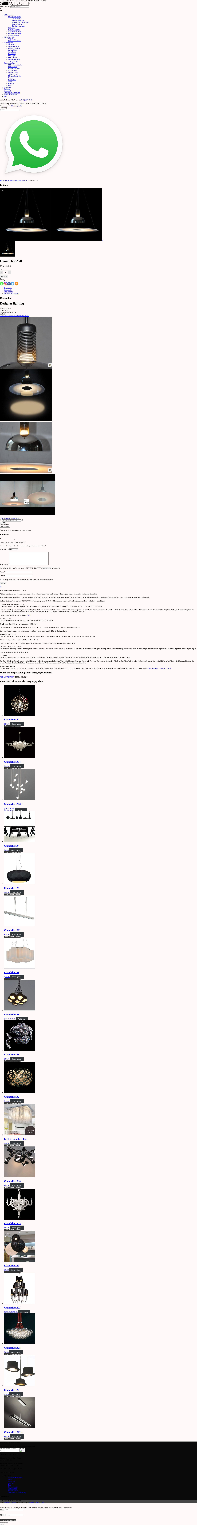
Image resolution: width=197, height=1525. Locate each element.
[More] (16, 283)
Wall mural (11, 28)
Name (2, 572)
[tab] (100, 288)
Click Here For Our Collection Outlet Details (14, 316)
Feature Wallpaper (18, 24)
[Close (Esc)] (1, 1522)
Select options (16, 724)
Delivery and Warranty (11, 293)
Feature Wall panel (14, 68)
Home (2, 180)
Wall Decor (12, 39)
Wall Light (11, 56)
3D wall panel (12, 70)
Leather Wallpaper (18, 20)
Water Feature (12, 67)
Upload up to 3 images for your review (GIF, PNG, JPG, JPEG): (21, 568)
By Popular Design (14, 17)
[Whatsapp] (2, 283)
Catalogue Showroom (15, 1477)
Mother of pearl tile (14, 76)
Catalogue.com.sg (10, 1502)
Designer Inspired (14, 48)
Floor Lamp (12, 54)
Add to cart (4, 276)
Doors (10, 85)
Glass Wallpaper (13, 35)
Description (8, 288)
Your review (4, 564)
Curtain (10, 78)
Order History (12, 1489)
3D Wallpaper (16, 18)
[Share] (3, 1522)
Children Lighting (14, 59)
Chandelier (11, 44)
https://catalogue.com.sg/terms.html (159, 668)
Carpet (10, 81)
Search (3, 522)
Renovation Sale (9, 63)
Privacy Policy (13, 1490)
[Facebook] (9, 283)
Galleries (7, 89)
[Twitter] (12, 283)
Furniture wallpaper (18, 26)
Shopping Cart (16, 106)
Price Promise (8, 292)
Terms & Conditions (10, 94)
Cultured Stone (13, 72)
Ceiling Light (12, 50)
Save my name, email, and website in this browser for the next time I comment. (27, 579)
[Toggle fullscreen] (5, 1522)
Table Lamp (12, 52)
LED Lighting (12, 57)
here (29, 615)
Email (2, 576)
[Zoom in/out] (7, 1522)
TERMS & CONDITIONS (17, 1492)
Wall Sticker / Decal (14, 41)
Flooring (11, 83)
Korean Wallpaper (14, 30)
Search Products (5, 6)
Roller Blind (12, 80)
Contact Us (7, 91)
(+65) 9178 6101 (26, 100)
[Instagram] (5, 283)
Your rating (4, 549)
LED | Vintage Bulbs (15, 65)
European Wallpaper (14, 33)
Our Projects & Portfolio (12, 93)
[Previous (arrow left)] (1, 1524)
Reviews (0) (8, 290)
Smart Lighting (13, 61)
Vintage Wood (13, 74)
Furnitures (7, 87)
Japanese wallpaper (14, 31)
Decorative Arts (9, 37)
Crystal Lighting (13, 46)
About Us (11, 1481)
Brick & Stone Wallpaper (20, 22)
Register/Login (13, 1487)
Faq (5, 96)
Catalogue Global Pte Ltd (36, 1502)
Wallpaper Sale (9, 15)
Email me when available (12, 726)
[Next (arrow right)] (3, 1524)
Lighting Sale (8, 43)
